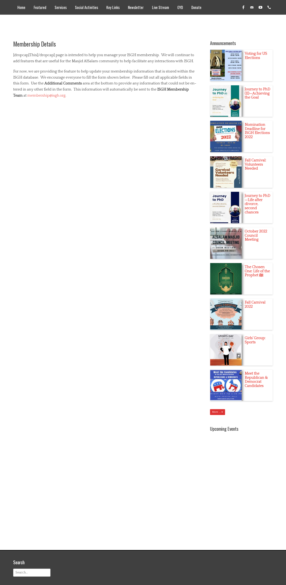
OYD (180, 7)
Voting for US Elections (256, 56)
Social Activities (86, 7)
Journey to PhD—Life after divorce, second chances (257, 204)
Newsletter (136, 7)
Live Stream (160, 7)
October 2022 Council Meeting (256, 235)
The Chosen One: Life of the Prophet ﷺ (257, 271)
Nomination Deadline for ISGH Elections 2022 (257, 131)
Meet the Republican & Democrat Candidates (256, 379)
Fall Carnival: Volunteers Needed (255, 164)
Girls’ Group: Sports (255, 340)
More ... (216, 412)
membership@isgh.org (46, 95)
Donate (196, 7)
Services (61, 7)
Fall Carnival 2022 (255, 304)
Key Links (113, 7)
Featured (40, 7)
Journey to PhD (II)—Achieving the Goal (257, 93)
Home (21, 7)
